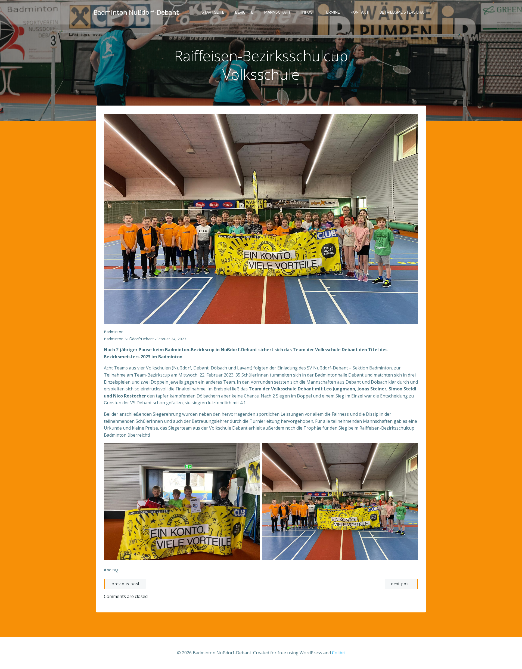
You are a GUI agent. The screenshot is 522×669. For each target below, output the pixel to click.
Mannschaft (277, 12)
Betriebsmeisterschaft (404, 12)
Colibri (338, 653)
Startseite (212, 12)
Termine (332, 12)
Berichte (244, 12)
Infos (307, 12)
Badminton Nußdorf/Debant (129, 338)
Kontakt (360, 12)
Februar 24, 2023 (171, 338)
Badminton (113, 331)
